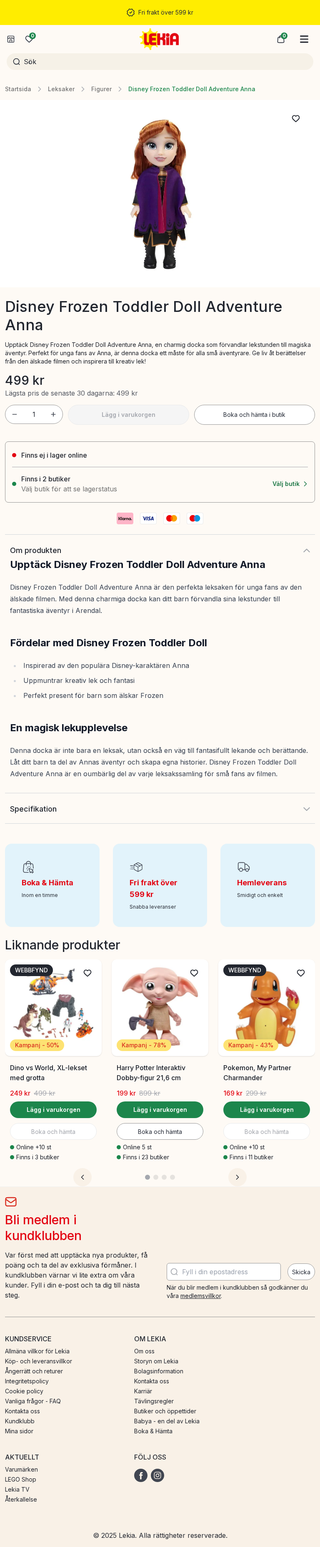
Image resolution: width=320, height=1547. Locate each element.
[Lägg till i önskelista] (296, 118)
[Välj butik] (11, 39)
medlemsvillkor (200, 1295)
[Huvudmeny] (304, 39)
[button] (281, 39)
